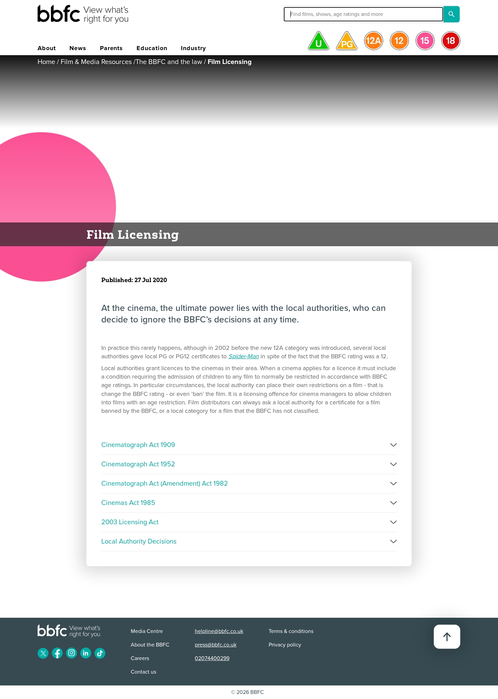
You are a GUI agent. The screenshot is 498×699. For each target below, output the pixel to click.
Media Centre (147, 631)
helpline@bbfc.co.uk (219, 631)
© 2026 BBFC (247, 692)
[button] (312, 14)
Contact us (143, 672)
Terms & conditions (291, 631)
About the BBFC (150, 644)
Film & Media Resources (96, 62)
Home (46, 62)
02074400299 (212, 658)
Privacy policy (285, 644)
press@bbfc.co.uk (215, 644)
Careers (140, 658)
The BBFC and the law (169, 62)
